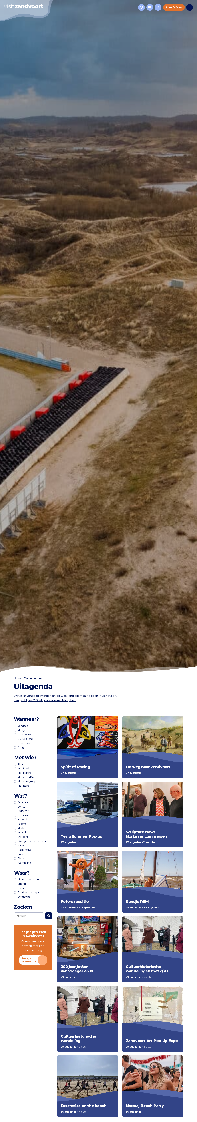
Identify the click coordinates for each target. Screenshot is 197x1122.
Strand (22, 884)
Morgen (22, 730)
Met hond (24, 786)
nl (150, 7)
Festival (22, 824)
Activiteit (23, 802)
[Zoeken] (158, 7)
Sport (21, 854)
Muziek (22, 832)
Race (21, 845)
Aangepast (24, 747)
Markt (21, 828)
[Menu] (189, 7)
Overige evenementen (32, 841)
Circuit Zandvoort (28, 879)
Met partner (25, 773)
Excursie (23, 815)
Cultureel (24, 811)
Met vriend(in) (26, 777)
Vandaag (23, 726)
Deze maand (25, 743)
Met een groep (27, 781)
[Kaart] (141, 7)
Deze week (24, 734)
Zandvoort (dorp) (28, 892)
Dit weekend (25, 739)
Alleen (22, 764)
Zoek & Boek (174, 7)
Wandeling (24, 863)
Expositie (23, 819)
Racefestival (25, 850)
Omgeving (24, 897)
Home (17, 678)
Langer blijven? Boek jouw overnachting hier (45, 700)
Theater (23, 858)
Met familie (24, 768)
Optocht (23, 837)
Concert (23, 807)
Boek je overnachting (29, 960)
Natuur (22, 888)
